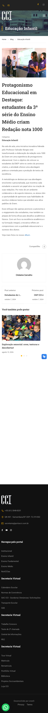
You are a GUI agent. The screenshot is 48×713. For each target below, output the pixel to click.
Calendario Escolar (9, 587)
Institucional (6, 551)
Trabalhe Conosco (9, 624)
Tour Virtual (6, 655)
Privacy (21, 704)
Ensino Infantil (7, 556)
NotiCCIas (5, 571)
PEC (3, 639)
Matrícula (5, 661)
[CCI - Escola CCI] (10, 15)
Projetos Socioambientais (12, 681)
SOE (3, 608)
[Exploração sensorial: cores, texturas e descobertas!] (21, 328)
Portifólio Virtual (8, 671)
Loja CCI (5, 686)
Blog (11, 39)
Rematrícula (6, 666)
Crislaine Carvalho (24, 275)
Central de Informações (11, 634)
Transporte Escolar (9, 603)
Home (4, 39)
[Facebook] (44, 247)
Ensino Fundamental (10, 561)
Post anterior (10, 290)
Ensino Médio (7, 566)
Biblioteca (5, 676)
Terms (29, 704)
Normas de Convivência (11, 592)
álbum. (27, 235)
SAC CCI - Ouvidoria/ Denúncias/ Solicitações (20, 598)
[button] (21, 355)
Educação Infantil (23, 39)
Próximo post (37, 290)
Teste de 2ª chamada (10, 629)
